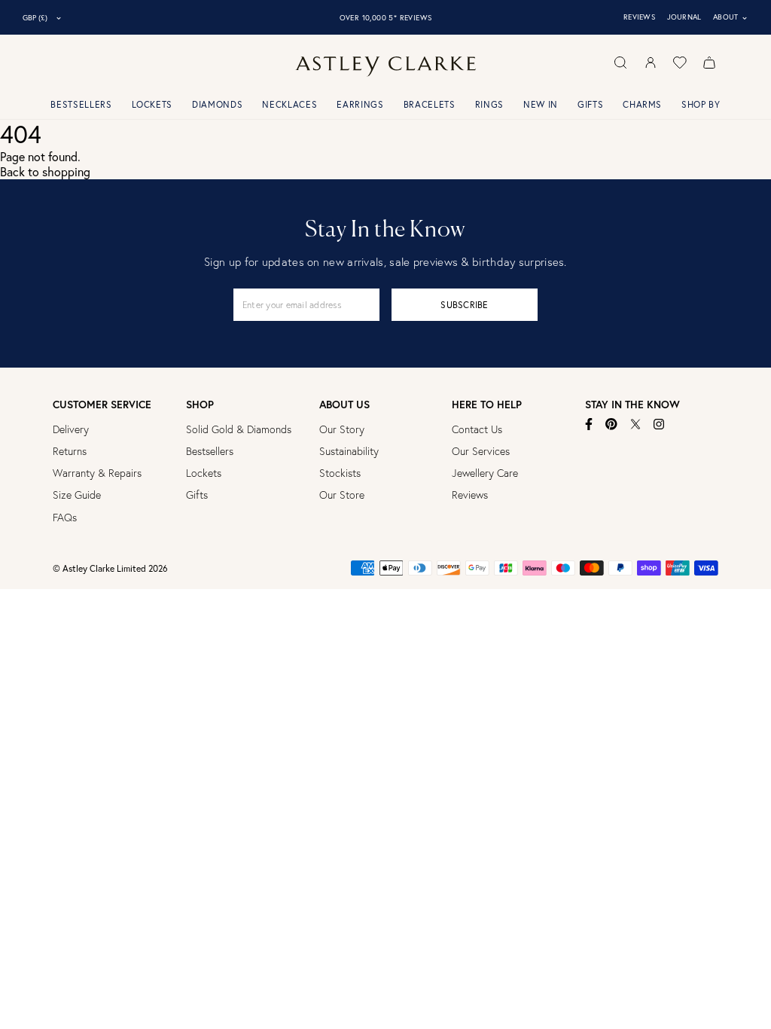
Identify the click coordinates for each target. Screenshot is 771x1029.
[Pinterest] (611, 424)
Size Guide (77, 495)
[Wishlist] (680, 62)
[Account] (650, 62)
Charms (642, 104)
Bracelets (430, 104)
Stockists (340, 473)
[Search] (620, 62)
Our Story (341, 429)
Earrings (360, 104)
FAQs (65, 517)
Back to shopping (45, 171)
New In (540, 104)
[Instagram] (659, 424)
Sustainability (349, 451)
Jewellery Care (485, 473)
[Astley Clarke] (385, 66)
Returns (70, 451)
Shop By (701, 104)
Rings (489, 104)
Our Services (481, 451)
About (730, 17)
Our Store (341, 495)
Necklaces (289, 104)
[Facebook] (589, 424)
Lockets (152, 104)
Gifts (590, 104)
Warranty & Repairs (97, 473)
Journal (684, 17)
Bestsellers (80, 104)
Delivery (71, 429)
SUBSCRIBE (464, 304)
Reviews (639, 17)
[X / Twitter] (635, 424)
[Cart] (709, 62)
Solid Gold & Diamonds (238, 429)
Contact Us (477, 429)
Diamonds (217, 104)
